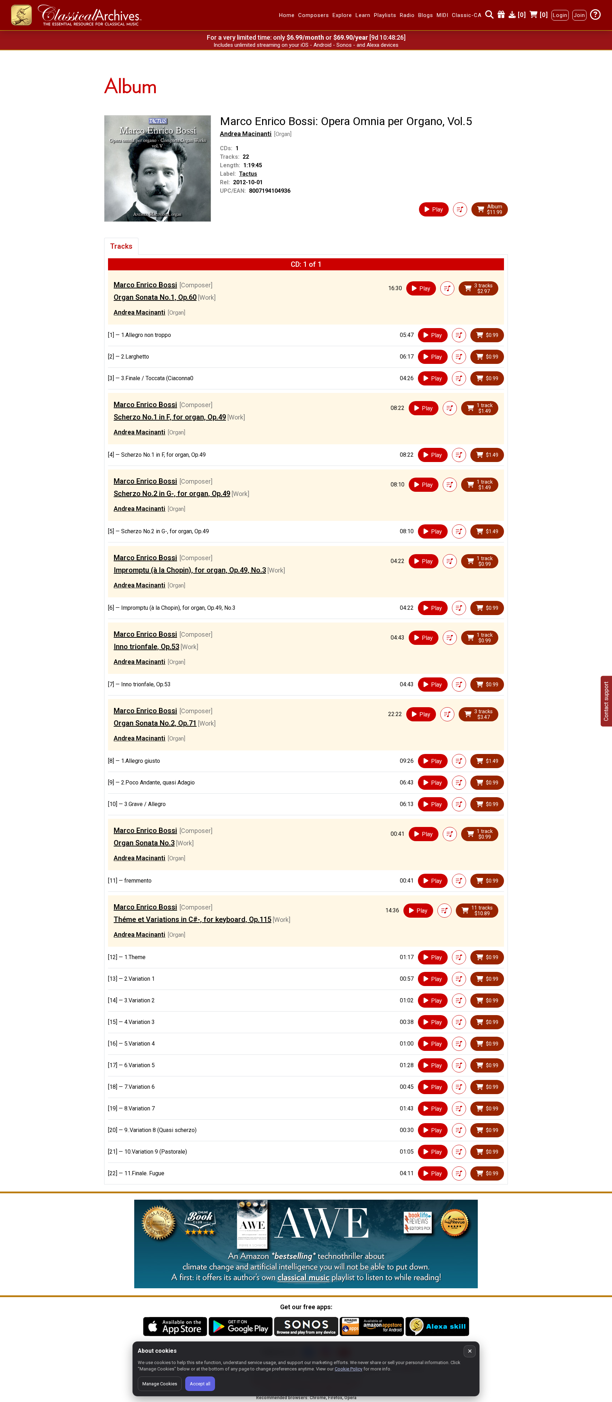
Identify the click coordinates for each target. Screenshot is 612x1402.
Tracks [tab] (121, 246)
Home (287, 15)
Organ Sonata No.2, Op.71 (155, 723)
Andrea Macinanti (246, 133)
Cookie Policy (348, 1369)
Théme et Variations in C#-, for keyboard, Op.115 (192, 919)
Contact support (606, 701)
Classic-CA (467, 15)
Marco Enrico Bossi (145, 285)
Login (560, 15)
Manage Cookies (159, 1383)
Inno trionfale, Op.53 (146, 646)
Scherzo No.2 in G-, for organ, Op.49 (172, 493)
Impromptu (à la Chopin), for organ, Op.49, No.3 (190, 570)
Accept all (200, 1383)
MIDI (442, 15)
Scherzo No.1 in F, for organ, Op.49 (170, 417)
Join (579, 15)
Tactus (248, 173)
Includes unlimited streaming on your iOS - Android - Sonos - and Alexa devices (306, 45)
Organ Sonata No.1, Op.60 (155, 297)
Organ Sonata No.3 (144, 843)
